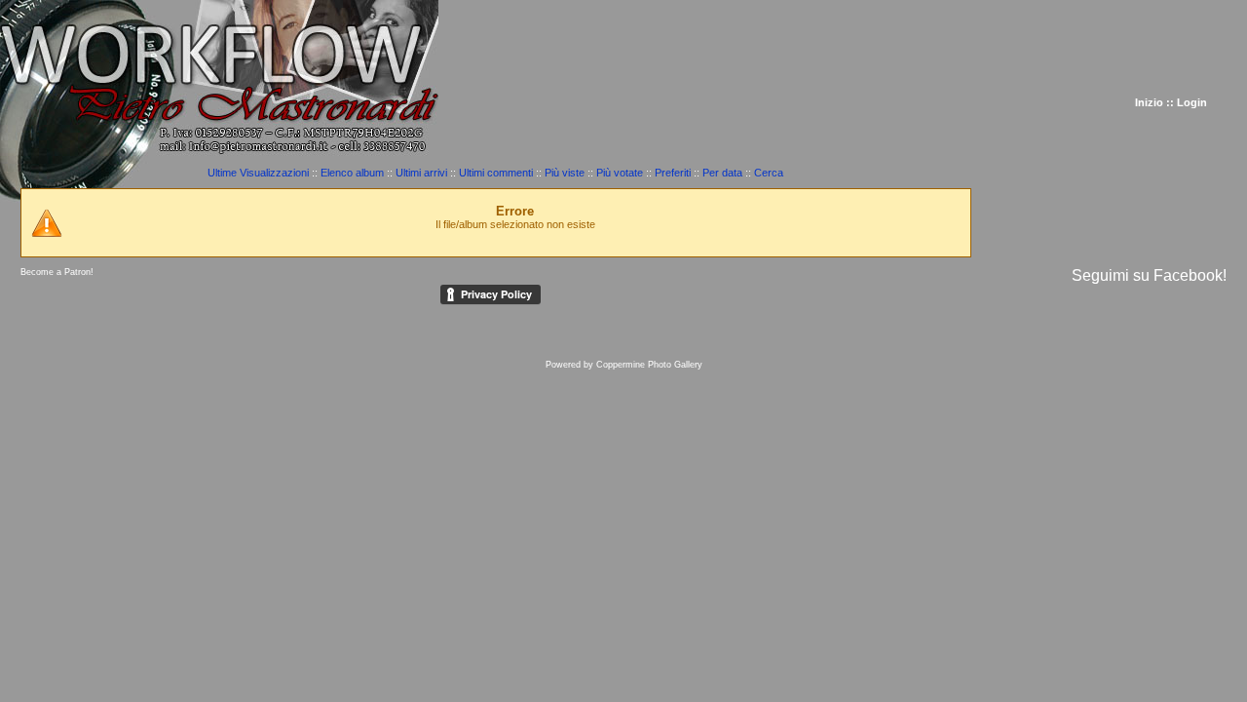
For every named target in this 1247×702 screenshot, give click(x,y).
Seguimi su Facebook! (1149, 275)
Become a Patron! (57, 272)
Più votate (619, 172)
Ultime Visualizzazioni (258, 172)
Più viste (565, 172)
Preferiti (673, 172)
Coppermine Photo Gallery (649, 365)
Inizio (1149, 102)
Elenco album (352, 172)
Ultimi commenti (496, 172)
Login (1192, 102)
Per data (722, 172)
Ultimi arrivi (421, 172)
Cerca (768, 172)
